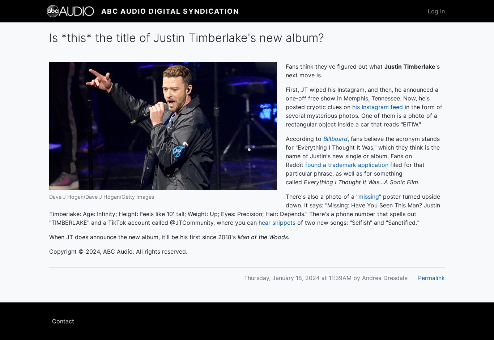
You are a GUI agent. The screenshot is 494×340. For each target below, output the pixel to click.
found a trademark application (346, 164)
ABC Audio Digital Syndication (170, 11)
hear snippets (277, 222)
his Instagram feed (377, 107)
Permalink (431, 277)
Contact (63, 321)
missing (368, 196)
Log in (436, 11)
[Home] (73, 11)
